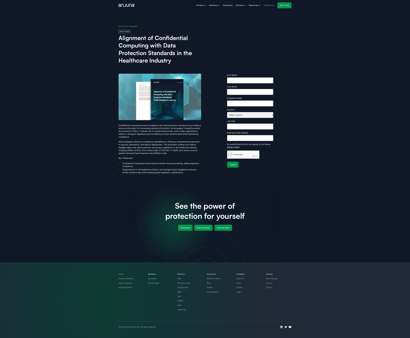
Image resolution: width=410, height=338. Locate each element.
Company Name (234, 98)
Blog (208, 283)
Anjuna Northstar (125, 287)
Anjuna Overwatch (126, 279)
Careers (239, 287)
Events (209, 287)
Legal (238, 292)
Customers (228, 5)
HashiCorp (181, 310)
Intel (179, 296)
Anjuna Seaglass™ (126, 283)
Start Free (284, 5)
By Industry (152, 279)
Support (269, 287)
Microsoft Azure (183, 283)
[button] (201, 5)
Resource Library (213, 279)
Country (230, 110)
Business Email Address (237, 133)
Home (121, 274)
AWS (179, 279)
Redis (179, 305)
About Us (240, 279)
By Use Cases (153, 283)
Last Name (232, 87)
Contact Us (269, 5)
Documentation (213, 292)
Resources (185, 228)
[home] (127, 5)
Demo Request (203, 228)
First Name (232, 75)
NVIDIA (180, 301)
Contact (269, 283)
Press (238, 283)
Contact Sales (223, 228)
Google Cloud (182, 287)
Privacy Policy (233, 147)
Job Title (231, 121)
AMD (179, 292)
